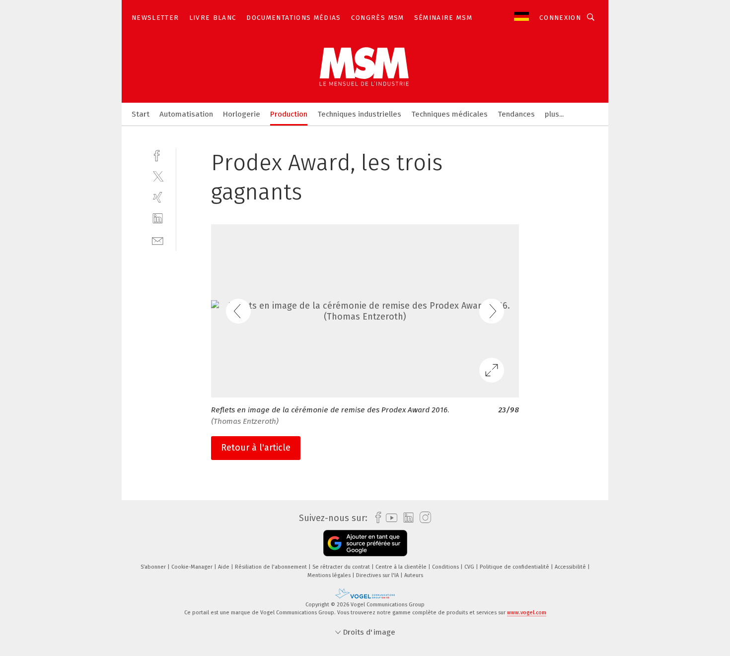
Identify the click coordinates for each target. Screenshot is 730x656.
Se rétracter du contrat (341, 567)
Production (288, 114)
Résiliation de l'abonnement (271, 567)
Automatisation (186, 114)
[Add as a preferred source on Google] (365, 543)
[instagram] (423, 518)
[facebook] (157, 154)
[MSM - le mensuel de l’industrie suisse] (140, 113)
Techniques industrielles (359, 114)
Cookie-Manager (192, 567)
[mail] (157, 240)
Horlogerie (241, 114)
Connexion (560, 17)
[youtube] (389, 518)
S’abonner (154, 567)
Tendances (516, 114)
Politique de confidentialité (515, 567)
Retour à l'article (256, 447)
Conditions (446, 567)
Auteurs (413, 575)
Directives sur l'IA (378, 575)
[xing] (157, 197)
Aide (224, 567)
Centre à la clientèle (401, 567)
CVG (470, 567)
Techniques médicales (449, 114)
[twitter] (157, 176)
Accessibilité (571, 567)
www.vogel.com (526, 612)
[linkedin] (157, 218)
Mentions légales (329, 575)
